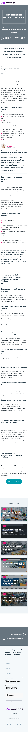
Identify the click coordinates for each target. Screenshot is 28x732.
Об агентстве (14, 713)
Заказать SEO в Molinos (14, 481)
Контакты (14, 716)
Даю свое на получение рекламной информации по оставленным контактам (13, 687)
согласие (12, 686)
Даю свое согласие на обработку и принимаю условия (13, 682)
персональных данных (15, 681)
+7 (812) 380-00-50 (14, 719)
